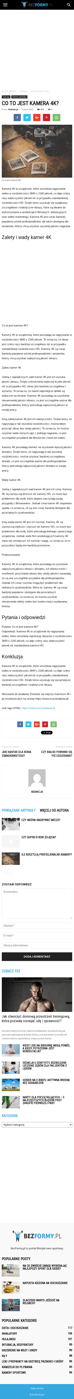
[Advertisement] (37, 49)
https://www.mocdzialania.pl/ (38, 708)
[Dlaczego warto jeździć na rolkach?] (11, 1305)
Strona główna (9, 91)
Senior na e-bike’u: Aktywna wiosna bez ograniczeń (46, 1081)
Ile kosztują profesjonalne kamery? (47, 854)
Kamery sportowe (19, 97)
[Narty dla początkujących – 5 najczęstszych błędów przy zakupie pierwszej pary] (11, 1102)
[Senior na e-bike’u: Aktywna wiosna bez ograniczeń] (11, 1085)
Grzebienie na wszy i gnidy (19, 1350)
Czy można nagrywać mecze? (41, 820)
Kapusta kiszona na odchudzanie (45, 1283)
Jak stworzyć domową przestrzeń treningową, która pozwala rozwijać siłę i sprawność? (36, 1018)
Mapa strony (37, 1388)
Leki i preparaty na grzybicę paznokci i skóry (32, 1361)
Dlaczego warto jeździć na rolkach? (41, 1302)
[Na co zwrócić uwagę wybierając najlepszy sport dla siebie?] (11, 1270)
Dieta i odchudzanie (15, 1328)
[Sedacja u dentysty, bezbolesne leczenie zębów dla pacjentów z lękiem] (11, 1067)
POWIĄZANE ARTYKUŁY (19, 810)
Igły (4, 1356)
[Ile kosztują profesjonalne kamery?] (11, 858)
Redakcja (13, 109)
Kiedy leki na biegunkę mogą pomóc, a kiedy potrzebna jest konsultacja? (46, 1048)
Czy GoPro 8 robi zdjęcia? (39, 837)
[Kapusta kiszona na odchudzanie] (11, 1288)
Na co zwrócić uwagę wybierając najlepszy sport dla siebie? (45, 1267)
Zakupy (6, 97)
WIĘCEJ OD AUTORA (54, 810)
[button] (69, 5)
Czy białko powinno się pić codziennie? (56, 753)
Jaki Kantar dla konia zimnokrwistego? (16, 753)
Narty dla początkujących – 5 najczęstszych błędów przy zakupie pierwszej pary (43, 1100)
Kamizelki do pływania (17, 1367)
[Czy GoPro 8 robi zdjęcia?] (11, 841)
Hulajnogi (8, 1339)
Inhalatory (9, 1333)
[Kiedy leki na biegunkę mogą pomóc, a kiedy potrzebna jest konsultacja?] (11, 1050)
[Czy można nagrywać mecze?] (11, 824)
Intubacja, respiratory (17, 1344)
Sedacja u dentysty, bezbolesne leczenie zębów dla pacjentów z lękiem (45, 1065)
